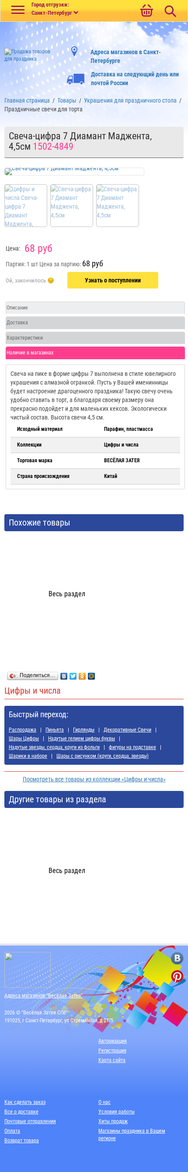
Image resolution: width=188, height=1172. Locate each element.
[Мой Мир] (91, 673)
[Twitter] (73, 673)
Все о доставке (21, 1112)
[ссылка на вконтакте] (177, 958)
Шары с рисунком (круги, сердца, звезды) (102, 756)
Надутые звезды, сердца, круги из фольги (54, 747)
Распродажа (22, 730)
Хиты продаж (113, 1121)
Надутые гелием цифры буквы (81, 739)
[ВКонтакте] (64, 673)
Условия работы (116, 1112)
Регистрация (112, 1051)
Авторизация (112, 1041)
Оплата (12, 1131)
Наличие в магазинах (30, 353)
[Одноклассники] (82, 673)
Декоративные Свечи (127, 730)
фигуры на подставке (132, 747)
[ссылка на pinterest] (177, 976)
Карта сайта (111, 1060)
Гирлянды (83, 730)
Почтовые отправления (30, 1121)
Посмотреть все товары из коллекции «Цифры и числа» (94, 779)
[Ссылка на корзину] (146, 11)
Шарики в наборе (28, 756)
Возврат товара (21, 1141)
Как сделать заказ (24, 1102)
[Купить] (30, 280)
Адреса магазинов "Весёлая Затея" (43, 996)
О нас (104, 1102)
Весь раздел (67, 594)
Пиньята (54, 730)
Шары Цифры (24, 739)
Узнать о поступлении (113, 280)
